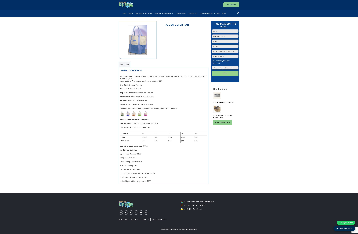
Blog (224, 13)
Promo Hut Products (222, 122)
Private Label (181, 13)
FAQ (154, 219)
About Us (128, 219)
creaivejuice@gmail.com (193, 209)
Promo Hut (193, 13)
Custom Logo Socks (163, 13)
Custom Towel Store (144, 13)
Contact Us (231, 5)
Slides (131, 13)
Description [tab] (124, 64)
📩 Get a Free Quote (344, 228)
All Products (162, 219)
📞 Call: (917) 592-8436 (346, 223)
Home (124, 13)
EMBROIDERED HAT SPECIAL (210, 13)
